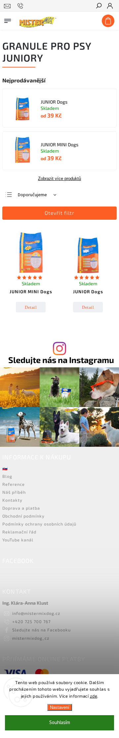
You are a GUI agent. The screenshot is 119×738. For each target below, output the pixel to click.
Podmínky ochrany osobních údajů (39, 524)
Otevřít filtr (59, 213)
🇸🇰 (5, 468)
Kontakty (12, 500)
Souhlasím (59, 722)
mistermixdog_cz (30, 638)
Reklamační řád (19, 531)
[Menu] (8, 19)
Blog (7, 476)
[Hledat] (98, 6)
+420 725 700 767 (31, 621)
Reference (13, 484)
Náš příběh (14, 492)
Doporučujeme (32, 195)
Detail (31, 307)
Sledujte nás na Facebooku (41, 629)
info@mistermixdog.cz (36, 613)
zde (94, 696)
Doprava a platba (21, 508)
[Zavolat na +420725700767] (21, 6)
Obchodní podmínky (23, 516)
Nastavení (59, 707)
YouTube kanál (17, 539)
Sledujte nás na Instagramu (61, 360)
